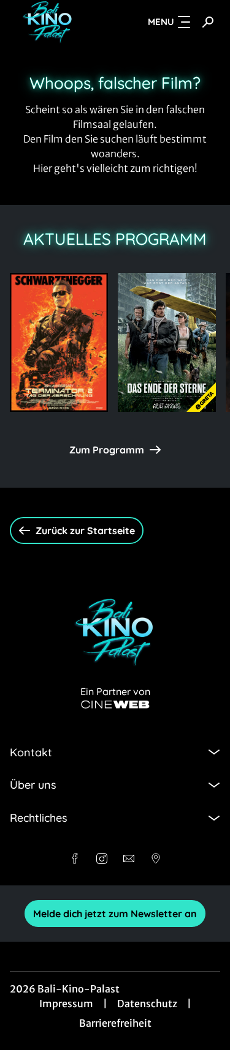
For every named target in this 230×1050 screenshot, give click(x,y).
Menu (161, 22)
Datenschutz (147, 1003)
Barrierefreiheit (115, 1023)
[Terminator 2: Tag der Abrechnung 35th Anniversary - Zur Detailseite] (59, 342)
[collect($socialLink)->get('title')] (75, 858)
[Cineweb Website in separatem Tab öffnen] (115, 704)
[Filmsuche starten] (208, 22)
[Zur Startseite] (54, 22)
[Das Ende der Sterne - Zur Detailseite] (167, 342)
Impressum (66, 1003)
